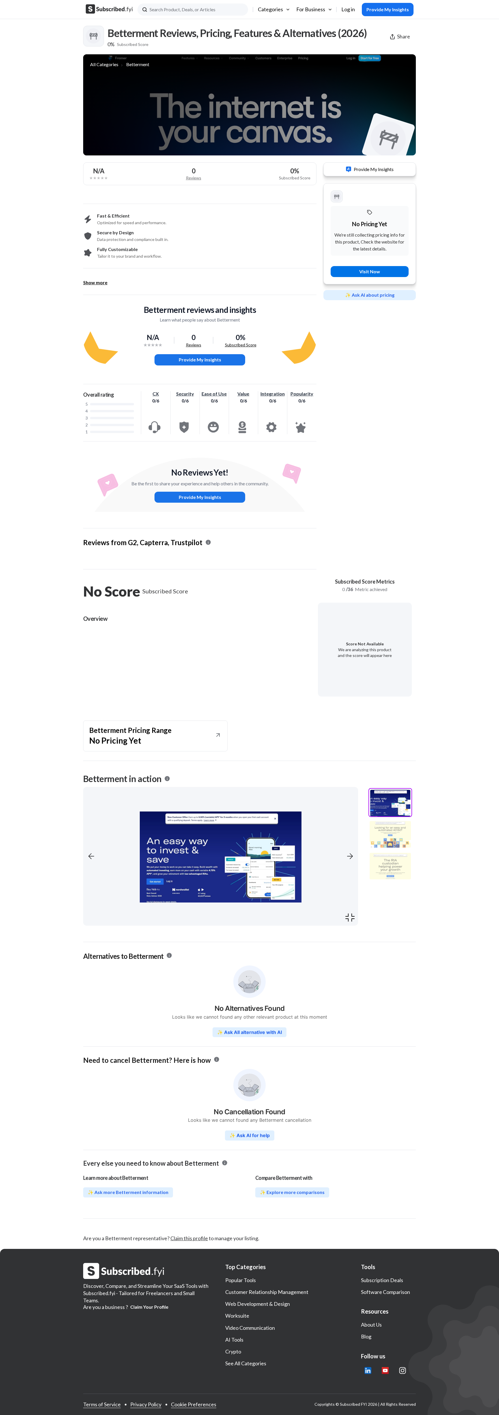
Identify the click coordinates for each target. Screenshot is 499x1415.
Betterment (137, 64)
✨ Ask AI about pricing (369, 295)
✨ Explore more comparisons (292, 1192)
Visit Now (369, 271)
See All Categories (245, 1363)
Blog (366, 1336)
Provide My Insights (200, 359)
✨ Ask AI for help (250, 1135)
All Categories (104, 64)
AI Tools (234, 1339)
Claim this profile (189, 1238)
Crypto (233, 1351)
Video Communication (250, 1328)
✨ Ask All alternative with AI (249, 1032)
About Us (371, 1324)
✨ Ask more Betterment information (128, 1192)
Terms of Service (102, 1404)
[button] (91, 856)
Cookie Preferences (193, 1404)
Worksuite (237, 1315)
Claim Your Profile (149, 1307)
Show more (95, 282)
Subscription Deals (382, 1280)
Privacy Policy (145, 1404)
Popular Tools (240, 1280)
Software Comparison (385, 1292)
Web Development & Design (257, 1304)
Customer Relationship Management (266, 1292)
